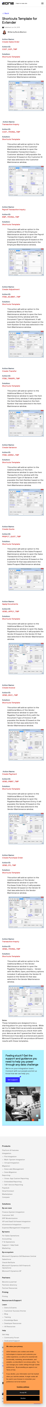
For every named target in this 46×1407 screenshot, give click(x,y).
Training (7, 1317)
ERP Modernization (10, 1218)
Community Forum (11, 1337)
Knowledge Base (11, 1320)
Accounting (6, 1239)
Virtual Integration (11, 1163)
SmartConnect (8, 1191)
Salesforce (6, 1259)
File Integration (10, 1156)
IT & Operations (8, 1242)
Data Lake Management (14, 1169)
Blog (6, 1314)
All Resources (9, 1326)
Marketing (6, 1248)
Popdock (5, 1188)
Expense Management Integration (16, 1228)
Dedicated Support (12, 1341)
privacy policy (31, 1362)
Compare (6, 1197)
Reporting (6, 1175)
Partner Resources (9, 1288)
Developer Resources (12, 1323)
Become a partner (9, 1282)
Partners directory (9, 1285)
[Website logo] (8, 3)
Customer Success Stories (15, 1311)
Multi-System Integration (14, 1159)
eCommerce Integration (11, 1224)
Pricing (5, 1296)
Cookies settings (23, 1387)
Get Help (5, 1334)
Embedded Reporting (13, 1182)
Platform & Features (10, 1150)
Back (6, 13)
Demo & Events (10, 1308)
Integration (6, 1153)
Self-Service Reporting (13, 1185)
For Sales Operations (10, 1236)
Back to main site (21, 3)
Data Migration (10, 1172)
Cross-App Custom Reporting (16, 1178)
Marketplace (7, 1194)
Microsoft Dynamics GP (11, 1271)
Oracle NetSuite (8, 1262)
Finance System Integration (13, 1212)
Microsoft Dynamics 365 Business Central (19, 1256)
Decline (23, 1398)
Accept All (23, 1392)
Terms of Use (10, 1370)
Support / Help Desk (10, 1245)
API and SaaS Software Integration (16, 1221)
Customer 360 (8, 1215)
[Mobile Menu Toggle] (42, 3)
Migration (6, 1166)
